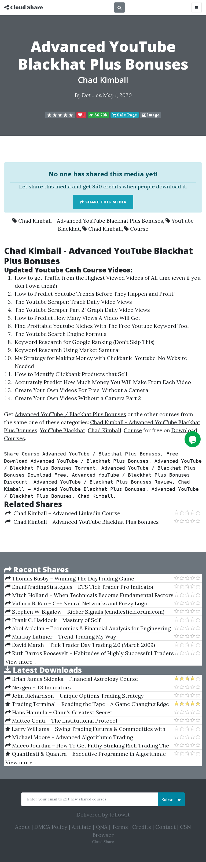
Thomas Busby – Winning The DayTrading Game (72, 578)
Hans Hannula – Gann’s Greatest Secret (61, 712)
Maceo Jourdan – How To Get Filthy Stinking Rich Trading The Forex (87, 745)
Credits (141, 826)
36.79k (100, 114)
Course (139, 228)
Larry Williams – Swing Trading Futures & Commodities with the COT (85, 729)
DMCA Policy (50, 826)
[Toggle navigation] (197, 7)
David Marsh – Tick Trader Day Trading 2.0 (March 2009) (83, 644)
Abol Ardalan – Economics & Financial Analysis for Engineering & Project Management (88, 628)
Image (153, 114)
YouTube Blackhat (62, 430)
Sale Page (126, 114)
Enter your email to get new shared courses (66, 799)
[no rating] (60, 115)
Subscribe (171, 799)
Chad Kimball (103, 79)
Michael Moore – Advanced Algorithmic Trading (72, 737)
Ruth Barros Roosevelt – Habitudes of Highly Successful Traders (92, 653)
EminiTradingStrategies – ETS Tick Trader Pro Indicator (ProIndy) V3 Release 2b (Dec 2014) (79, 586)
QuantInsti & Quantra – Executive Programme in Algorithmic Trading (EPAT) (85, 753)
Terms (120, 826)
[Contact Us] (193, 439)
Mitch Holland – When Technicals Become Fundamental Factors (92, 595)
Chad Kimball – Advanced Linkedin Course (65, 513)
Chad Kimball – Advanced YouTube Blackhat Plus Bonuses (85, 521)
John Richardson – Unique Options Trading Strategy (77, 695)
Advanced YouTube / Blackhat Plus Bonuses (70, 414)
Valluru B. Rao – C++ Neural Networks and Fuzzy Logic (80, 603)
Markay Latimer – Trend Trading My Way (63, 636)
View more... (20, 661)
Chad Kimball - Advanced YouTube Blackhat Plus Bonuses (90, 220)
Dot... (88, 95)
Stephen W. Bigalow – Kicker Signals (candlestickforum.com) (87, 611)
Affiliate (81, 826)
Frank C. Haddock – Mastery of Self (56, 620)
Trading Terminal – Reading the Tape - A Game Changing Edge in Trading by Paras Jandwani (87, 704)
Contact (165, 826)
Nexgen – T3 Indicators (41, 687)
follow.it (119, 814)
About (22, 826)
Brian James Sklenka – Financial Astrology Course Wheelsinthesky (71, 678)
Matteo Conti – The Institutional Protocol (64, 720)
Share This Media (105, 201)
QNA (102, 826)
